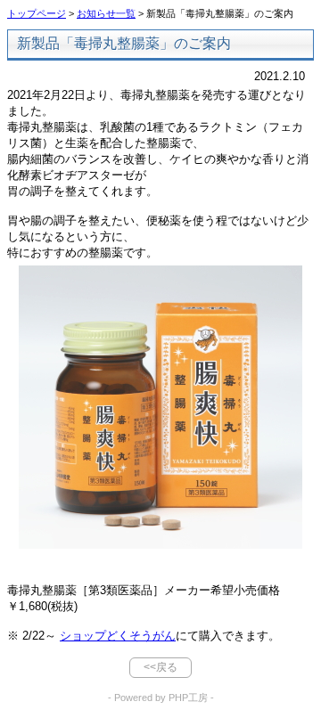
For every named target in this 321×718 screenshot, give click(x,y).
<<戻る (160, 667)
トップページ (36, 13)
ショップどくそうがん (118, 635)
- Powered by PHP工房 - (161, 697)
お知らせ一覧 (106, 13)
